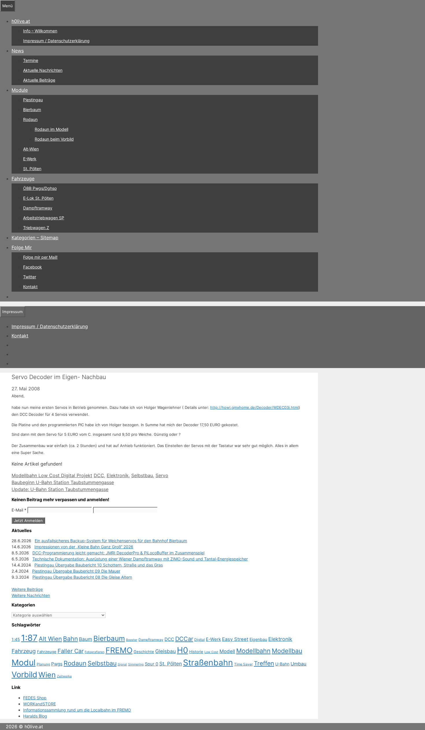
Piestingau (33, 99)
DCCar (184, 638)
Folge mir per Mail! (40, 257)
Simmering (136, 664)
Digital (199, 639)
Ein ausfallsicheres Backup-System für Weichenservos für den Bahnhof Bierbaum (111, 540)
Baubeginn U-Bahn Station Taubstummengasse (63, 482)
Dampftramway (37, 207)
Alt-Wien (31, 148)
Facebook (32, 266)
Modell (227, 651)
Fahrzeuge (23, 178)
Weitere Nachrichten (31, 595)
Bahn (70, 638)
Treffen (264, 663)
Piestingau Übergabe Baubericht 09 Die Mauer (76, 571)
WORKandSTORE (39, 703)
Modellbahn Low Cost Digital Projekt (52, 475)
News (18, 51)
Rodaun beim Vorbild (54, 139)
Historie (196, 651)
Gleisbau (165, 651)
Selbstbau (142, 475)
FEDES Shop (35, 697)
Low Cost (211, 652)
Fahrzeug (24, 651)
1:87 (29, 638)
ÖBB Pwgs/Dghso (40, 188)
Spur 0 (151, 664)
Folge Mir (22, 247)
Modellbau (287, 650)
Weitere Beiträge (27, 589)
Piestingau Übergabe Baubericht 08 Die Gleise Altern (82, 577)
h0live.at (21, 21)
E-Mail (19, 509)
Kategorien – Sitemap (35, 237)
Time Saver (243, 664)
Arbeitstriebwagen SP (43, 217)
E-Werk (29, 158)
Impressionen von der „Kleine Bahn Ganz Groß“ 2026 (83, 546)
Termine (30, 60)
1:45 (16, 639)
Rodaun (30, 119)
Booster (131, 640)
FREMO (119, 650)
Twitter (29, 276)
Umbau (298, 664)
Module (20, 90)
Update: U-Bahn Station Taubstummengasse (60, 489)
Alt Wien (50, 638)
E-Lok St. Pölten (38, 198)
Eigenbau (258, 639)
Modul (24, 663)
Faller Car (71, 651)
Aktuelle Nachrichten (42, 70)
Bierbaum (32, 109)
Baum (85, 639)
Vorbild (24, 674)
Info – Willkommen (40, 30)
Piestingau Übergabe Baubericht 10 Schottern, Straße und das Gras (98, 564)
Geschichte (144, 651)
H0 (182, 650)
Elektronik (118, 475)
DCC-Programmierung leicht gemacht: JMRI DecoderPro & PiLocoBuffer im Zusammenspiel (118, 552)
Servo (162, 475)
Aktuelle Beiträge (39, 80)
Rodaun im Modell (51, 129)
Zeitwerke (64, 676)
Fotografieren (94, 652)
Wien (47, 674)
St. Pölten (32, 168)
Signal (122, 664)
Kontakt (30, 286)
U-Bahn (282, 663)
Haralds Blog (35, 716)
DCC (99, 475)
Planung (43, 664)
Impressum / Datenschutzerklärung (56, 40)
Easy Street (235, 639)
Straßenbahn (208, 663)
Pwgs (56, 664)
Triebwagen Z (36, 227)
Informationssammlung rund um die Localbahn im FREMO (77, 709)
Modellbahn (253, 650)
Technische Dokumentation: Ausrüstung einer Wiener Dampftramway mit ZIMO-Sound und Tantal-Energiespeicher (140, 558)
